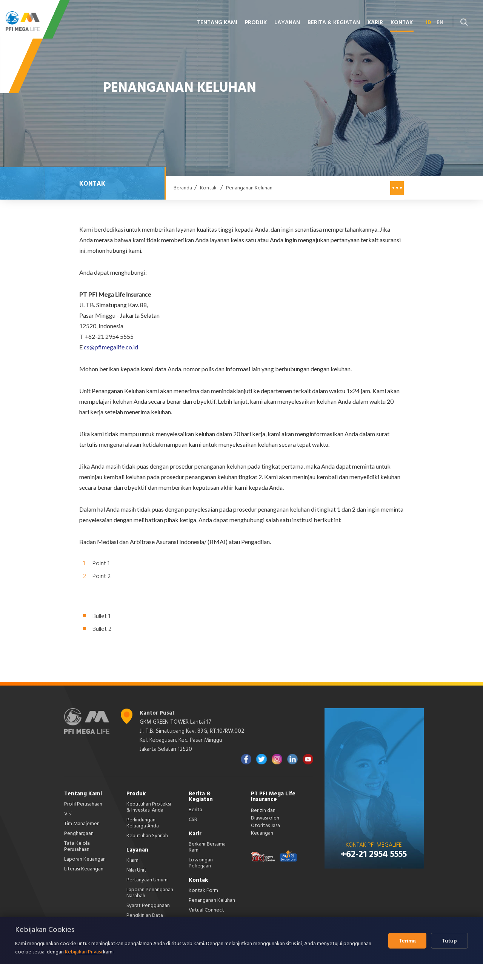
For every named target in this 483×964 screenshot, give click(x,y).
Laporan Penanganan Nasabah (149, 893)
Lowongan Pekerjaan (201, 863)
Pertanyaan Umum (147, 880)
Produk (136, 793)
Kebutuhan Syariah (147, 836)
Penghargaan (79, 833)
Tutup (449, 941)
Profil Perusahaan (83, 804)
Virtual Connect (206, 910)
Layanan (137, 850)
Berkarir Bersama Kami (207, 847)
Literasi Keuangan (83, 869)
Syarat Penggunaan (148, 905)
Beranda (183, 188)
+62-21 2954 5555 (374, 854)
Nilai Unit (136, 870)
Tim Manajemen (82, 823)
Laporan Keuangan (85, 859)
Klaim (132, 860)
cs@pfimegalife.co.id (111, 347)
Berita (195, 810)
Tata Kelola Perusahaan (77, 846)
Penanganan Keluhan (249, 188)
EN (440, 22)
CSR (193, 819)
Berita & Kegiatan (201, 796)
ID (428, 22)
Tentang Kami (83, 793)
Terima (407, 941)
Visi (68, 814)
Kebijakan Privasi (83, 952)
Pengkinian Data (144, 915)
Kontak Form (203, 890)
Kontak (208, 188)
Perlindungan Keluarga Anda (142, 823)
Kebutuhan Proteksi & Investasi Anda (148, 807)
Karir (195, 833)
